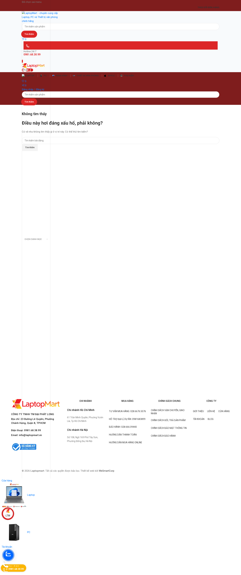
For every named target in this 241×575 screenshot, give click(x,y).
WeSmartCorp (106, 470)
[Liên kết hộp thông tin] (120, 239)
